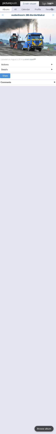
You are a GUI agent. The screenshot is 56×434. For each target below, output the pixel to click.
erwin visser (29, 59)
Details (4, 69)
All (15, 9)
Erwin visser (29, 3)
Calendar (25, 9)
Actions (5, 64)
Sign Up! (46, 3)
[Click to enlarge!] (28, 37)
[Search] (51, 9)
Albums (5, 9)
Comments (6, 82)
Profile (38, 9)
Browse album (44, 428)
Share (5, 76)
